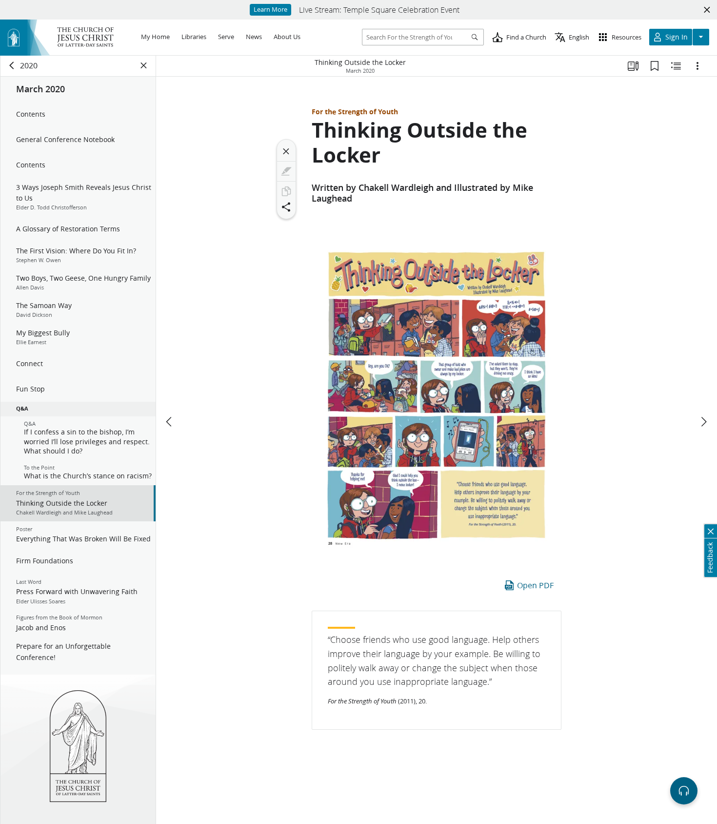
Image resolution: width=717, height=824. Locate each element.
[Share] (286, 207)
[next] (703, 422)
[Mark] (286, 171)
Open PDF (535, 585)
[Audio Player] (683, 790)
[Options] (697, 66)
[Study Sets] (633, 66)
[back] (12, 65)
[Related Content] (676, 66)
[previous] (169, 422)
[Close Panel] (144, 65)
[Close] (286, 151)
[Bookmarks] (654, 66)
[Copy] (286, 191)
